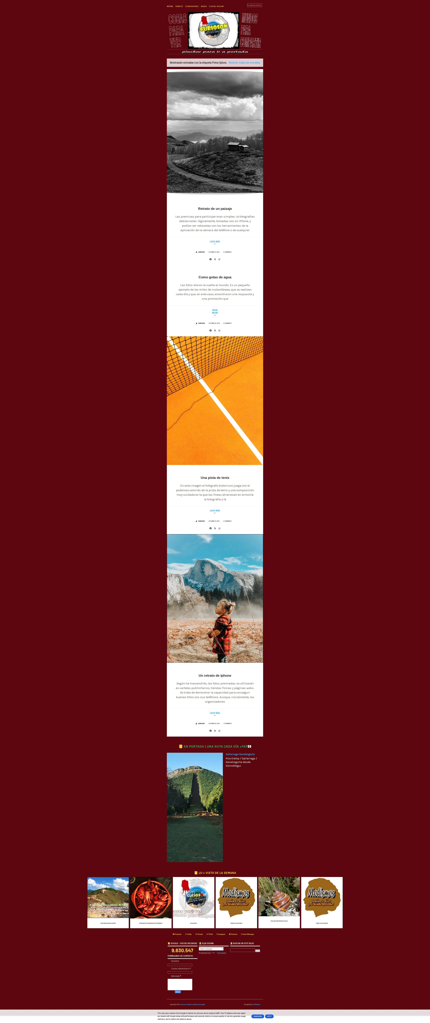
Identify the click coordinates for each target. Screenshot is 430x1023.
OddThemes (256, 1004)
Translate (221, 952)
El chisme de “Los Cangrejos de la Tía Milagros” (150, 923)
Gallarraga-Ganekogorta (240, 754)
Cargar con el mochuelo (322, 923)
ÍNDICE (179, 6)
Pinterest (234, 934)
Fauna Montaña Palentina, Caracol (279, 921)
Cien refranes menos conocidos (108, 923)
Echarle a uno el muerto (236, 923)
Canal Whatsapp (248, 934)
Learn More (258, 1016)
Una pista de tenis (215, 478)
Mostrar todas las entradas (244, 62)
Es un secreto (193, 923)
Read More (215, 311)
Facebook (177, 934)
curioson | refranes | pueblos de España (192, 1004)
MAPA (204, 6)
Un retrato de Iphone (215, 675)
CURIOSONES (192, 6)
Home (170, 6)
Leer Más (215, 241)
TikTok (210, 934)
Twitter (189, 934)
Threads (200, 934)
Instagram (221, 934)
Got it (269, 1016)
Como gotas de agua (215, 277)
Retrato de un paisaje (215, 208)
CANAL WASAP (216, 6)
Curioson (201, 252)
